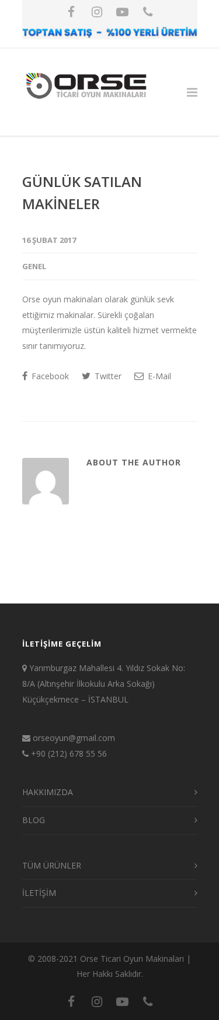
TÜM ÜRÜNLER (51, 865)
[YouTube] (122, 11)
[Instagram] (97, 11)
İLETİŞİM (39, 892)
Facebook (49, 376)
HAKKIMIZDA (47, 791)
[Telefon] (148, 11)
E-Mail (158, 376)
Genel (34, 266)
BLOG (33, 819)
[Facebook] (71, 11)
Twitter (106, 376)
